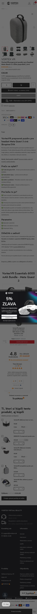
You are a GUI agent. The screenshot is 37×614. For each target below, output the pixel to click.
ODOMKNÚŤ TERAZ (9, 317)
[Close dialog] (36, 292)
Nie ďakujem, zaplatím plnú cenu (9, 320)
